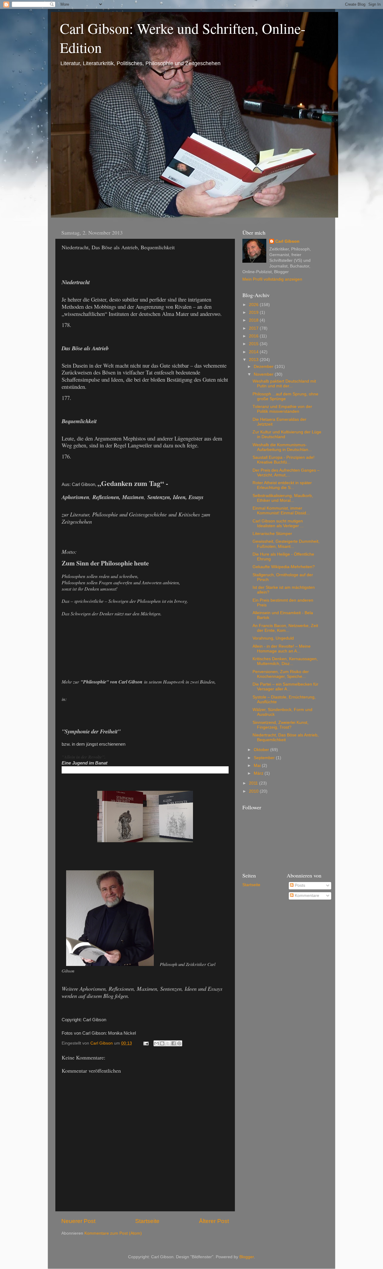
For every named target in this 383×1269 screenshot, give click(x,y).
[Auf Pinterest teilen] (179, 1043)
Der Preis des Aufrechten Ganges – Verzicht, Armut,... (286, 472)
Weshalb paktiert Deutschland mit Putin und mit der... (284, 383)
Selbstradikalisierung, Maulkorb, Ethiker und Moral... (283, 498)
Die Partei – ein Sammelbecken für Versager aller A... (285, 686)
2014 (254, 352)
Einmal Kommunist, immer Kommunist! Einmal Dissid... (281, 510)
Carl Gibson (287, 241)
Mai (258, 765)
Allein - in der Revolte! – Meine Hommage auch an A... (282, 648)
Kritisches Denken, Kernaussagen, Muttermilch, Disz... (285, 661)
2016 (254, 336)
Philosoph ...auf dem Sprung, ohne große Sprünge (285, 396)
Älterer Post (214, 1221)
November (264, 374)
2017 (254, 328)
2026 (254, 304)
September (265, 758)
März (259, 773)
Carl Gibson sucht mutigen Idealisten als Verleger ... (278, 523)
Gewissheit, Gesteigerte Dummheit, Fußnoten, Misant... (286, 543)
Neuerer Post (78, 1221)
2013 (254, 359)
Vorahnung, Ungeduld (273, 638)
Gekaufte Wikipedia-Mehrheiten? (284, 567)
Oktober (262, 749)
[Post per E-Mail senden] (145, 1043)
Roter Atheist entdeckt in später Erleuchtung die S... (282, 485)
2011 (254, 783)
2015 (254, 344)
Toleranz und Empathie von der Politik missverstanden (282, 409)
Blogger (246, 1257)
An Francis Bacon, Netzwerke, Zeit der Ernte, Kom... (285, 628)
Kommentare (306, 895)
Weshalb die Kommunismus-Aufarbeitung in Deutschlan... (282, 447)
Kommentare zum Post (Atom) (113, 1233)
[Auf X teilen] (168, 1043)
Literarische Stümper (272, 533)
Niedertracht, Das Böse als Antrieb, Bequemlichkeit (286, 737)
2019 (254, 312)
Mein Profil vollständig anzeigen (272, 279)
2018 (254, 320)
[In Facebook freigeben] (174, 1043)
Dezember (264, 366)
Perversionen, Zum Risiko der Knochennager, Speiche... (281, 674)
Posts (299, 885)
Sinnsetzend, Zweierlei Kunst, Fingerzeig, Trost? (280, 725)
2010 (254, 791)
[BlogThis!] (162, 1043)
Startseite (147, 1221)
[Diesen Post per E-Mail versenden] (156, 1043)
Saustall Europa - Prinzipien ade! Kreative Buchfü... (283, 459)
